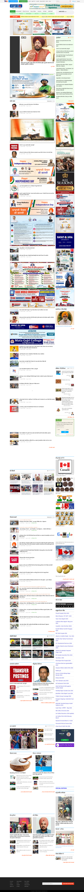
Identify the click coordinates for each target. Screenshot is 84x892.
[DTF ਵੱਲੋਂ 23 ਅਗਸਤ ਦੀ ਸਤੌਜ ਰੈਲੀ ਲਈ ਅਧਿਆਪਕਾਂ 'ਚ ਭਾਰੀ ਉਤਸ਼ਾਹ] (14, 409)
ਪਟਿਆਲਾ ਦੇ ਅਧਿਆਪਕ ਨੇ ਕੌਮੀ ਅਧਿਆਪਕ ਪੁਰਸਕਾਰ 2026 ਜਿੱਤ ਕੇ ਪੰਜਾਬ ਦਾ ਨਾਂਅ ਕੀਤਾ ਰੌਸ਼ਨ (53, 16)
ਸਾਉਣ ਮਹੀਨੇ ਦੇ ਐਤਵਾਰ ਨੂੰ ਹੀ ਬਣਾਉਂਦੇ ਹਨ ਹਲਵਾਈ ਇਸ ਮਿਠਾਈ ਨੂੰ (46, 846)
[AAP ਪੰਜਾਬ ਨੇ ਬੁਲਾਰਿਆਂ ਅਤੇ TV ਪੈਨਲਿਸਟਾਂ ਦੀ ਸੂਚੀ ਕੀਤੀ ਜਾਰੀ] (14, 188)
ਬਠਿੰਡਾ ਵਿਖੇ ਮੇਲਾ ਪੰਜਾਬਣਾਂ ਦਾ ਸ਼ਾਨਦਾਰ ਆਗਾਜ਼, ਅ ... (20, 749)
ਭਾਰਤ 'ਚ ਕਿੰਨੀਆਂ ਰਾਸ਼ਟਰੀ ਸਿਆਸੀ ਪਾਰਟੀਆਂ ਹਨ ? (64, 509)
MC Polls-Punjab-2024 (61, 633)
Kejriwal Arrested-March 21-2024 (64, 720)
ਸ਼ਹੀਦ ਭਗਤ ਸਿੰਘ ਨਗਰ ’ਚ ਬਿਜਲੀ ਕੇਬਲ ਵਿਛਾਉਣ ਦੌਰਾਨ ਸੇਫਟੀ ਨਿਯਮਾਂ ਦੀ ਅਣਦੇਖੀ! (64, 81)
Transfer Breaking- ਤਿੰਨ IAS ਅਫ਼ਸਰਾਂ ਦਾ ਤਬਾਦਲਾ (23, 687)
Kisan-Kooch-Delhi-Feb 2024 (63, 726)
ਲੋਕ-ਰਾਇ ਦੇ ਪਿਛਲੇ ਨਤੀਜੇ (69, 434)
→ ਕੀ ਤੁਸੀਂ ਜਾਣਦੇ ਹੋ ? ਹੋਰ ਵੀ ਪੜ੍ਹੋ (68, 579)
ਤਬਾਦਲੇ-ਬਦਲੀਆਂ (18, 11)
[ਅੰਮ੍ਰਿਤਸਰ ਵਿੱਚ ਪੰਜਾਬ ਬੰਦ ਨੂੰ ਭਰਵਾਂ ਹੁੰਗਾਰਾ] (14, 560)
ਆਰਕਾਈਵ (37, 1)
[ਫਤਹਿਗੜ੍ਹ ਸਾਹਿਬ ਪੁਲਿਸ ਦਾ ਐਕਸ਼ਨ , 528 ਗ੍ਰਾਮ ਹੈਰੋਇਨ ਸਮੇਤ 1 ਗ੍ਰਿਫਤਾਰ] (14, 522)
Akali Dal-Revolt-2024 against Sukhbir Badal (63, 687)
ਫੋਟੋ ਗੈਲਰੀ (44, 11)
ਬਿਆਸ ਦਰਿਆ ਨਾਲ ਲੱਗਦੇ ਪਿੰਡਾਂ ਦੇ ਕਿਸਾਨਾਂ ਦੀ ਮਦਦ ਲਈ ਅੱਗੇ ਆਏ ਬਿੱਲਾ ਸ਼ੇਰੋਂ (64, 89)
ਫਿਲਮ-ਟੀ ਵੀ (36, 13)
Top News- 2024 (60, 658)
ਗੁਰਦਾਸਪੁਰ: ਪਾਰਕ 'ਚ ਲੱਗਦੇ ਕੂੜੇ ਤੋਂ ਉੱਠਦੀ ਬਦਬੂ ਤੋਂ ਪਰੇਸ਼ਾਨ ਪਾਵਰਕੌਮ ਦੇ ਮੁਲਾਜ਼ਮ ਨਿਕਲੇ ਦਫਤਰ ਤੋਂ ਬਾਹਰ (64, 93)
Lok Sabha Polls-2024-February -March (64, 717)
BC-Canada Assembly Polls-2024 (64, 655)
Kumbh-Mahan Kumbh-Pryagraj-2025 (64, 629)
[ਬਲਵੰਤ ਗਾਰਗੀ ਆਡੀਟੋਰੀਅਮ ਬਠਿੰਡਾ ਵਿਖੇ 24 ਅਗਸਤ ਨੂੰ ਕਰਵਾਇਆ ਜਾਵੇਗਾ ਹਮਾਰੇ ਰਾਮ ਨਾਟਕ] (14, 442)
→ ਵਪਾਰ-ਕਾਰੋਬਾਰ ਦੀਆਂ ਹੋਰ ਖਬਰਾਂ (26, 791)
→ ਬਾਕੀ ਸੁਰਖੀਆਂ (70, 101)
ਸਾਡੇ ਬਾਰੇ (29, 1)
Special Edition (61, 788)
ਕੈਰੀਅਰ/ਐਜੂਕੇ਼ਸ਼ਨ (28, 13)
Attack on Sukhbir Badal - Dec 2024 (65, 636)
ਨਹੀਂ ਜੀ (67, 429)
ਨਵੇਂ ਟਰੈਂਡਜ (51, 13)
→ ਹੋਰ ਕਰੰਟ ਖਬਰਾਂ (51, 447)
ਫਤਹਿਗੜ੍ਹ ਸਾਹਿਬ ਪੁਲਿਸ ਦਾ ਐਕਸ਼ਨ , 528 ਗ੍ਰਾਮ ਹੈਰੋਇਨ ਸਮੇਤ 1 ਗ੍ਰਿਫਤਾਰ (64, 65)
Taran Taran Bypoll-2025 (62, 619)
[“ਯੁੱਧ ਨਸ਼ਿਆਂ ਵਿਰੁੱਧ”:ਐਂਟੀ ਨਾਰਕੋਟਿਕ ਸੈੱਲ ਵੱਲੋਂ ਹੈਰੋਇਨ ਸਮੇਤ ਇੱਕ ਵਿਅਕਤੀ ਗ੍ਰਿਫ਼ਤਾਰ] (14, 626)
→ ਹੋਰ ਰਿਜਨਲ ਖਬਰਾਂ (51, 631)
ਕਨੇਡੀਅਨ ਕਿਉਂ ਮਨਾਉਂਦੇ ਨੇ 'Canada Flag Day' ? (64, 560)
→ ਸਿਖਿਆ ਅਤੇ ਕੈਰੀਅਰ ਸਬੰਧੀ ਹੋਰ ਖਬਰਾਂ (47, 702)
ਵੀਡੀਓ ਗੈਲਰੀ (50, 11)
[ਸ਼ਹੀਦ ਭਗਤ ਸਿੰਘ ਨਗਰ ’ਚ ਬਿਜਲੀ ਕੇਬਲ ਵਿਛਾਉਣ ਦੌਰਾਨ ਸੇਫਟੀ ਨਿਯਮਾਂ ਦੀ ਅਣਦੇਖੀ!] (14, 257)
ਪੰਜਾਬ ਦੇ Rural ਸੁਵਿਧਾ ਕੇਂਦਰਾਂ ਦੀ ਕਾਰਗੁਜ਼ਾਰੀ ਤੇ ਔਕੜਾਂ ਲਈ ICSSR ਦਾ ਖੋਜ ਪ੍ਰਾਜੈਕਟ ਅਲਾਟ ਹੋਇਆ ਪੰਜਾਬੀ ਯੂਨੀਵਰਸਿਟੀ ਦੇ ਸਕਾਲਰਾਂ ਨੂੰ (43, 836)
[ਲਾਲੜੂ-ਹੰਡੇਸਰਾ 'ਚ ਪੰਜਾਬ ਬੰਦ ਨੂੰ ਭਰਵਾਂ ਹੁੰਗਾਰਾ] (14, 250)
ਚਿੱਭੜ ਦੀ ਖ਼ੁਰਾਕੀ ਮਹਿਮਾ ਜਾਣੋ (60, 576)
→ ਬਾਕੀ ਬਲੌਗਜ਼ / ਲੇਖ (70, 417)
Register (78, 1)
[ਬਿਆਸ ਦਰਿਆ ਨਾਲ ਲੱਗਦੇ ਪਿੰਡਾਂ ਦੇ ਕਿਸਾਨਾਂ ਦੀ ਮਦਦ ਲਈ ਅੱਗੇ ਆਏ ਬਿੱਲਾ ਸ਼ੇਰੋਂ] (14, 363)
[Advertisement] (15, 54)
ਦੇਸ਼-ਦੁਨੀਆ (39, 11)
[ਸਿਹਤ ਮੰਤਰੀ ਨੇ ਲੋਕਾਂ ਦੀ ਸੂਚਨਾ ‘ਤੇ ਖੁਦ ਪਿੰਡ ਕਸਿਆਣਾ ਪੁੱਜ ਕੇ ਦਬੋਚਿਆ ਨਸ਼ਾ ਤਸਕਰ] (14, 312)
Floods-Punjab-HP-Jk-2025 (62, 613)
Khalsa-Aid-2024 (60, 678)
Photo (22, 37)
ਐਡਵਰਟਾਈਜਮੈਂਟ (42, 1)
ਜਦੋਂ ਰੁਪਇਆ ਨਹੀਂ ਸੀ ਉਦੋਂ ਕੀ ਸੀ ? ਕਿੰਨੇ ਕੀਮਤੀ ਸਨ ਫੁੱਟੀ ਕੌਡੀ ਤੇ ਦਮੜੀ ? (65, 492)
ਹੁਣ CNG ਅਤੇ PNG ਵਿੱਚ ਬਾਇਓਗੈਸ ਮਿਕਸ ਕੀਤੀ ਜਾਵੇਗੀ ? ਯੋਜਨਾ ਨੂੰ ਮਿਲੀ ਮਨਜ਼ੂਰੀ (23, 787)
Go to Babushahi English (13, 1)
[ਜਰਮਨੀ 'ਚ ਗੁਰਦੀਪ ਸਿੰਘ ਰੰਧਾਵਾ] (14, 195)
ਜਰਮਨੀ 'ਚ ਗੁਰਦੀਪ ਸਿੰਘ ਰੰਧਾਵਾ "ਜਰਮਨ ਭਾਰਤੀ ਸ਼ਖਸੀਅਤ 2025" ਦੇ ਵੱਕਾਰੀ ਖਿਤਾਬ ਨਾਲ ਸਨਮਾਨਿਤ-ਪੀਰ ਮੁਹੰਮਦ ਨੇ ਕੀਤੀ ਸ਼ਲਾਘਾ (20, 836)
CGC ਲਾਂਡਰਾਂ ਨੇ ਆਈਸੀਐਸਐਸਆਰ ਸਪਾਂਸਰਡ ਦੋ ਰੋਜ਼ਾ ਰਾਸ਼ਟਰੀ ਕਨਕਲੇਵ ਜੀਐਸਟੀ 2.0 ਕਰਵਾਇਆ (46, 699)
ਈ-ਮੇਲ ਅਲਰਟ (14, 13)
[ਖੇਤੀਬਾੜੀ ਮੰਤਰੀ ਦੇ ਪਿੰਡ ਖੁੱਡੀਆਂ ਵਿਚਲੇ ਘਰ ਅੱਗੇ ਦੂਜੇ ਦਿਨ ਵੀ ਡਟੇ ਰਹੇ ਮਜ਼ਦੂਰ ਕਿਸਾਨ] (14, 574)
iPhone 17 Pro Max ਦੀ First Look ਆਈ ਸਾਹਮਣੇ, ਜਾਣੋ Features (46, 851)
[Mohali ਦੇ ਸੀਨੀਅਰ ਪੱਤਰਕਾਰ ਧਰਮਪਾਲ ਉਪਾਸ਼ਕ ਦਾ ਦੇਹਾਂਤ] (14, 114)
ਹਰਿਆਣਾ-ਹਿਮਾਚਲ (26, 11)
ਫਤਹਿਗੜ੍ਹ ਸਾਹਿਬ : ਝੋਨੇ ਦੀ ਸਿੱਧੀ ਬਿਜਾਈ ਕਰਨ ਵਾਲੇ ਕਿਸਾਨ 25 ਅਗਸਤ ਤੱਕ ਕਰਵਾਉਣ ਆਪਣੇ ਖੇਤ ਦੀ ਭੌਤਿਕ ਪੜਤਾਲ (64, 74)
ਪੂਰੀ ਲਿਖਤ (65, 740)
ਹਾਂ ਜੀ (59, 429)
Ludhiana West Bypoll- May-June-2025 (64, 622)
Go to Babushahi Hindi (23, 1)
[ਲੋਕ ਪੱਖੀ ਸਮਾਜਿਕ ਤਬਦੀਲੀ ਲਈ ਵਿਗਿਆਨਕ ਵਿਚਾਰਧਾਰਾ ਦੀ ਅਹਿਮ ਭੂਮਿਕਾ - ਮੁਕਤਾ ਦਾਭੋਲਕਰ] (14, 582)
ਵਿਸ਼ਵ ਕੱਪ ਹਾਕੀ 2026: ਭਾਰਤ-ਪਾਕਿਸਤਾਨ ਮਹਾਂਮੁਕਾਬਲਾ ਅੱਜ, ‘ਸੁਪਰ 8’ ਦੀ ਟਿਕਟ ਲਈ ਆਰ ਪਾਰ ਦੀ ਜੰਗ (46, 783)
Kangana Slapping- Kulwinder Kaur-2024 (65, 699)
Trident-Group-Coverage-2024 (63, 696)
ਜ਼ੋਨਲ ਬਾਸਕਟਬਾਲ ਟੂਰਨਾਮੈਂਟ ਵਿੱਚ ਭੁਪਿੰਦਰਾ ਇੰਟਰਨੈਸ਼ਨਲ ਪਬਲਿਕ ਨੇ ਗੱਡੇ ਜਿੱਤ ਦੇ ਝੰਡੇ (46, 777)
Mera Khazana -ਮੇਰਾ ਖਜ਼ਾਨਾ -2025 (64, 616)
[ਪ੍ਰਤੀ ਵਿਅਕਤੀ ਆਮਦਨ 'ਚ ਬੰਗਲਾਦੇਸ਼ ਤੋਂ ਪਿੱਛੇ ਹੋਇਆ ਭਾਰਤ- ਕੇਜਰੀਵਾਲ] (14, 356)
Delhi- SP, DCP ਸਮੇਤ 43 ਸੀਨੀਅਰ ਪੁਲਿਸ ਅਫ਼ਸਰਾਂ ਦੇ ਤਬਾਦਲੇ (23, 691)
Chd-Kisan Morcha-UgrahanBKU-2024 (64, 664)
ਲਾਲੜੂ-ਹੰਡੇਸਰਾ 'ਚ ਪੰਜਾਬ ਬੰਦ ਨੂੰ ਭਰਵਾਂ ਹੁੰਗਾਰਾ (63, 78)
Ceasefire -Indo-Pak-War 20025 (64, 626)
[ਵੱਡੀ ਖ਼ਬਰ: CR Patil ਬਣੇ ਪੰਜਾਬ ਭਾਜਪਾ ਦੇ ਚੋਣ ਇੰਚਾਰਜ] (14, 106)
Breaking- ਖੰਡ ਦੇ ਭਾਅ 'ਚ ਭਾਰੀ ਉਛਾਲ (18, 773)
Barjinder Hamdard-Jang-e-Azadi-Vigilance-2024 (64, 704)
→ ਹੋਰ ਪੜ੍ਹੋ (72, 328)
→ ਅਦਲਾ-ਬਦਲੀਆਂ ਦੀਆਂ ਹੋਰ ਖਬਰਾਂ (25, 700)
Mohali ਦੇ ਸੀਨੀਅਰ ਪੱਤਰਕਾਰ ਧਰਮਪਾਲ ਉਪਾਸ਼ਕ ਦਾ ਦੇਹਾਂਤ (64, 45)
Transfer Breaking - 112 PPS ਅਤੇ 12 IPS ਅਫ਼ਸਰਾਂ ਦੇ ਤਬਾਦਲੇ (23, 696)
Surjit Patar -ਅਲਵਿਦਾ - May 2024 (64, 708)
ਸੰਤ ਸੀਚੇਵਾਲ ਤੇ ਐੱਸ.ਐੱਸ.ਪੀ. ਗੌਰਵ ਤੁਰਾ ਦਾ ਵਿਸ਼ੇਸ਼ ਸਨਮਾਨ (64, 97)
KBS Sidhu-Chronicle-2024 (62, 710)
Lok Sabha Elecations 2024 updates (65, 713)
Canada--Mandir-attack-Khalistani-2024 (64, 647)
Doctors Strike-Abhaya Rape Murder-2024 (63, 674)
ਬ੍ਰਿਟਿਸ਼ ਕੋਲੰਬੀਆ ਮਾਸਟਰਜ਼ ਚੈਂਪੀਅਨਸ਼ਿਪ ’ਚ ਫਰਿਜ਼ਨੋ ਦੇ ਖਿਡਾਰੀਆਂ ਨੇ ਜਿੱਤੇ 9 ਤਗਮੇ (23, 846)
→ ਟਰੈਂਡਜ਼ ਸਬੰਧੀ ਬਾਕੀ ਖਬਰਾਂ (50, 855)
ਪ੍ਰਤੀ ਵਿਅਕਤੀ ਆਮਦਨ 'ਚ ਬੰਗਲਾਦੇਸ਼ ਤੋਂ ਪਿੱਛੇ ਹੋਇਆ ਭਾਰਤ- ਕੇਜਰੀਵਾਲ (64, 85)
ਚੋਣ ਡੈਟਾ (47, 1)
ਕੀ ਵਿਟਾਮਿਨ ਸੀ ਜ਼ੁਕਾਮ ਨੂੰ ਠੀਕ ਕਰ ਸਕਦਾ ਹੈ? (46, 786)
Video (25, 37)
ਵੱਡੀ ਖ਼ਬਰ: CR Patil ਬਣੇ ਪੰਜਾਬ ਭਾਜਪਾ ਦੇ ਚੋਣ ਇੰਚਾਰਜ (63, 41)
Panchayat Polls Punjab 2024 (63, 660)
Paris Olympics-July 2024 (62, 680)
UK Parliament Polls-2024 (62, 683)
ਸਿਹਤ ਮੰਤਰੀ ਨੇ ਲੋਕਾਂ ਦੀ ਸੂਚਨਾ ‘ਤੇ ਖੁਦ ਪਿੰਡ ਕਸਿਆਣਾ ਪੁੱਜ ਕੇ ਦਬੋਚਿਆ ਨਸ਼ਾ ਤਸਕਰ (64, 56)
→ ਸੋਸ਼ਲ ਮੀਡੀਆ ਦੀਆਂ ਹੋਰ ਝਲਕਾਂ (68, 859)
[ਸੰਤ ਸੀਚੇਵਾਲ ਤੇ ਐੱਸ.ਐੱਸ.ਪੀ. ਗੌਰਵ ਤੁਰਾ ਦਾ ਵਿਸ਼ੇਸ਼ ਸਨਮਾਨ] (14, 386)
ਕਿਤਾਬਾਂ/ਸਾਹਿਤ (44, 13)
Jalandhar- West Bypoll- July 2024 (64, 693)
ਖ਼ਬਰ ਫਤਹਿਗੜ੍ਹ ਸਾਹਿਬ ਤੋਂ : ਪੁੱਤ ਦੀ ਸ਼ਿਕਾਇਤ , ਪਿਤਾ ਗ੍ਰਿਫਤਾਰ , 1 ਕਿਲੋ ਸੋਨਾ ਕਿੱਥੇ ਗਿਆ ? (64, 69)
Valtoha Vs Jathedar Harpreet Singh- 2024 (63, 651)
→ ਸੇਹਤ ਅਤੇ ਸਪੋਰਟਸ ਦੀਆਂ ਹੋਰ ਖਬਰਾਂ (48, 791)
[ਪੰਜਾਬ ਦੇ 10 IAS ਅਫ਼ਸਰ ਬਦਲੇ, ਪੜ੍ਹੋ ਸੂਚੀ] (14, 147)
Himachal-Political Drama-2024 (64, 723)
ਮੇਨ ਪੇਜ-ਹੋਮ (13, 11)
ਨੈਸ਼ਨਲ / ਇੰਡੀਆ (33, 11)
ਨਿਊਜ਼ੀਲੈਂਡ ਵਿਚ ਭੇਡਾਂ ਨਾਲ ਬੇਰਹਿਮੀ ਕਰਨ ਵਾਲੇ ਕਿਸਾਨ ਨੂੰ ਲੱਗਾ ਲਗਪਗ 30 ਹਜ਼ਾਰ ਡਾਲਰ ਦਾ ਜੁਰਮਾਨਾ (23, 842)
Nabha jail (58, 670)
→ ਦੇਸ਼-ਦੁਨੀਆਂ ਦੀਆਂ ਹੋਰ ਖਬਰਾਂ (26, 855)
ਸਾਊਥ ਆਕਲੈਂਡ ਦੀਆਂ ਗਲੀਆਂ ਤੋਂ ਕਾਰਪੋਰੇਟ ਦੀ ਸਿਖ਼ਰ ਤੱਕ (23, 851)
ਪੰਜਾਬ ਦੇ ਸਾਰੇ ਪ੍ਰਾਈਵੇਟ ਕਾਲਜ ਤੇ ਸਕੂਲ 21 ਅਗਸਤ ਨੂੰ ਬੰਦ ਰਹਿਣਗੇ (46, 693)
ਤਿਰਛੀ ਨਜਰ (21, 13)
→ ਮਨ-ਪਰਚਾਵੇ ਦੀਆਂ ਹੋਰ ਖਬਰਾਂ (49, 744)
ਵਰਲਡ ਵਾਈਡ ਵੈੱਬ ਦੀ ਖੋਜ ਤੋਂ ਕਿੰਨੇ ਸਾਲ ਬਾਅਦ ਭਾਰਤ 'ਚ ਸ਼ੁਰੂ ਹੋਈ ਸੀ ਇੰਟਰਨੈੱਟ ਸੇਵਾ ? (65, 543)
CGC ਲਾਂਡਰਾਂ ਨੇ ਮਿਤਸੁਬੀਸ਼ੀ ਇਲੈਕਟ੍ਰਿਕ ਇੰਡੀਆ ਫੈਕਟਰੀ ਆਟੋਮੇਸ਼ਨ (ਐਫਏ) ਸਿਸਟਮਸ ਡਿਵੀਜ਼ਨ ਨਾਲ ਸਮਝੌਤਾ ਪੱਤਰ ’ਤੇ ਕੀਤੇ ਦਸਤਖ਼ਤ (47, 689)
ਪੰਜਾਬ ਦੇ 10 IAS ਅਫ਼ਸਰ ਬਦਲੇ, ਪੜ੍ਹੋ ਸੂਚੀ (18, 683)
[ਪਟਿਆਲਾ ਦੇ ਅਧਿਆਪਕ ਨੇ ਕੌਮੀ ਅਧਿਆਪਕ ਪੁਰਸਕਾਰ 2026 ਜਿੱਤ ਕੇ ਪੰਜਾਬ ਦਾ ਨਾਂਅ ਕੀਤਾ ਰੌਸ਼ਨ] (14, 154)
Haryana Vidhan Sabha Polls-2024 (64, 668)
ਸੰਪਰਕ (50, 1)
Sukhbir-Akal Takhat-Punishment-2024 (64, 639)
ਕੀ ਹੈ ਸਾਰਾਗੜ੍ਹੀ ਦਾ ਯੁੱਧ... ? (60, 526)
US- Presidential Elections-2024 (64, 643)
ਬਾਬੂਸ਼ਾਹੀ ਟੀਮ (33, 1)
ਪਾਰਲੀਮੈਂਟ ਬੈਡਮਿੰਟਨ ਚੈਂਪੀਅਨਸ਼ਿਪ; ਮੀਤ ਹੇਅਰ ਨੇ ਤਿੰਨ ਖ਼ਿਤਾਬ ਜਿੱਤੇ (24, 782)
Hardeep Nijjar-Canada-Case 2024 (64, 690)
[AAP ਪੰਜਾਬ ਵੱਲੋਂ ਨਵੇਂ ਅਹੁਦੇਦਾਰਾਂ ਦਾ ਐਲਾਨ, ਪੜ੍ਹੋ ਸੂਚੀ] (14, 371)
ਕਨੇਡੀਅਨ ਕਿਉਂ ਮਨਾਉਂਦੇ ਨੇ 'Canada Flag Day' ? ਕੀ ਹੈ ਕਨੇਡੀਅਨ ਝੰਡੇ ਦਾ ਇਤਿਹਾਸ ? (65, 475)
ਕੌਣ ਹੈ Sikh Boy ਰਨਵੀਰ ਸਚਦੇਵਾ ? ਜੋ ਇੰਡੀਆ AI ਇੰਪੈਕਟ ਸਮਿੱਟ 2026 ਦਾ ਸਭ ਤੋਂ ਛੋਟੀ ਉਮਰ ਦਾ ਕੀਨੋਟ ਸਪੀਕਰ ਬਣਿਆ (46, 842)
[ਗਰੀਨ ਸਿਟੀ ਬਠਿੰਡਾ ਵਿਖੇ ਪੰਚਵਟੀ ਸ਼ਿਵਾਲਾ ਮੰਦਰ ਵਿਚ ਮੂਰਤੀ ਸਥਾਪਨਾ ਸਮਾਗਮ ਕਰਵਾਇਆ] (14, 619)
